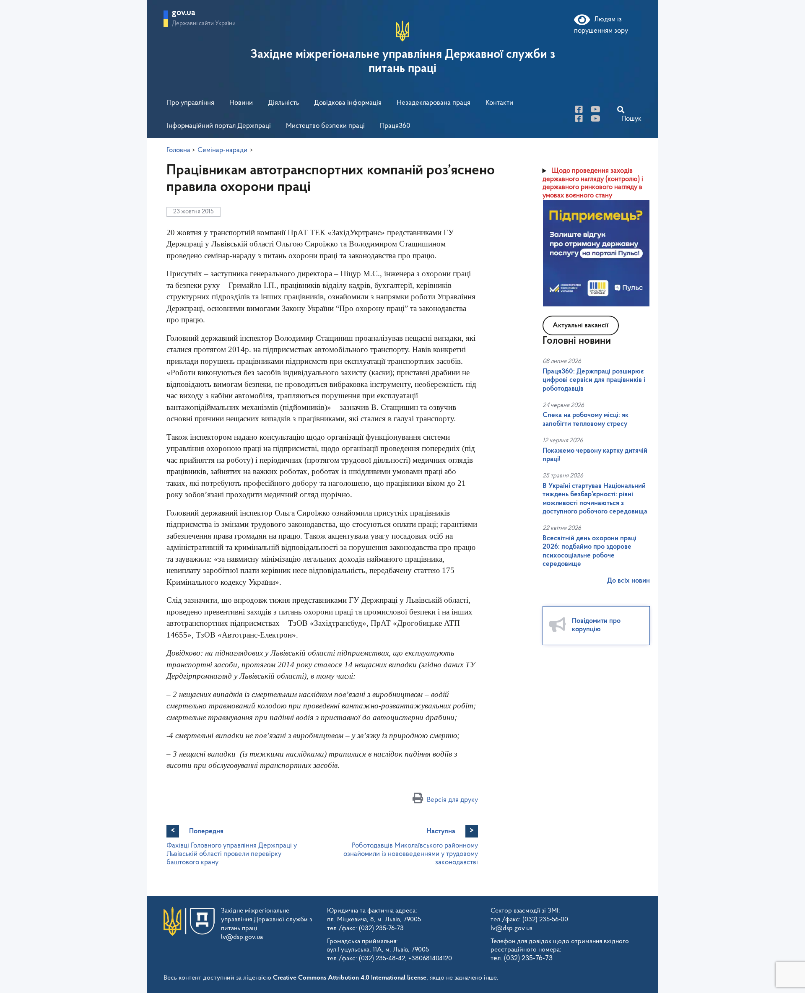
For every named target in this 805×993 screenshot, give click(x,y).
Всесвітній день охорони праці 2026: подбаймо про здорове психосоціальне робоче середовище (589, 551)
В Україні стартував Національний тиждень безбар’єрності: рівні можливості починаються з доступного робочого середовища (595, 498)
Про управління (190, 102)
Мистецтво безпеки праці (325, 126)
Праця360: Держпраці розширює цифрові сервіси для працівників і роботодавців (594, 380)
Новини (241, 102)
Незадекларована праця (433, 102)
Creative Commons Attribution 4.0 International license (349, 978)
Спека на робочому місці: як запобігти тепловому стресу (585, 419)
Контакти (499, 102)
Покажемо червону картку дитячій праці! (595, 455)
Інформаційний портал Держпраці (219, 126)
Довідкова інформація (348, 102)
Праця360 (395, 126)
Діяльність (283, 102)
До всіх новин (628, 580)
